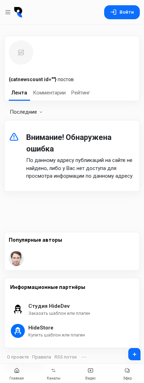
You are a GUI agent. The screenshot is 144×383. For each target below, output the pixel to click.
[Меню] (8, 12)
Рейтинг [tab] (80, 93)
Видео (90, 378)
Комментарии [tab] (49, 93)
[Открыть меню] (83, 357)
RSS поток (66, 357)
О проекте (18, 357)
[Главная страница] (18, 12)
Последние (23, 112)
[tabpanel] (72, 153)
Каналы (53, 378)
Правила (41, 357)
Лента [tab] (19, 93)
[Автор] (18, 258)
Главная (16, 378)
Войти (127, 12)
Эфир (127, 378)
